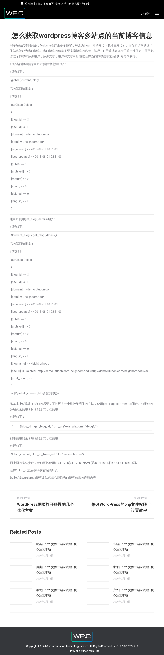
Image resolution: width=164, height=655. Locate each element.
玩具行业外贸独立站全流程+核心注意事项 (56, 546)
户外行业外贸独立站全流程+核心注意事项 (133, 592)
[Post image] (21, 550)
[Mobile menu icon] (157, 13)
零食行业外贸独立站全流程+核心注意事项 (56, 592)
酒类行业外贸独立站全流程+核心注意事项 (56, 569)
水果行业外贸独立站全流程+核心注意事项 (133, 569)
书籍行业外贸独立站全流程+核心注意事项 (133, 546)
